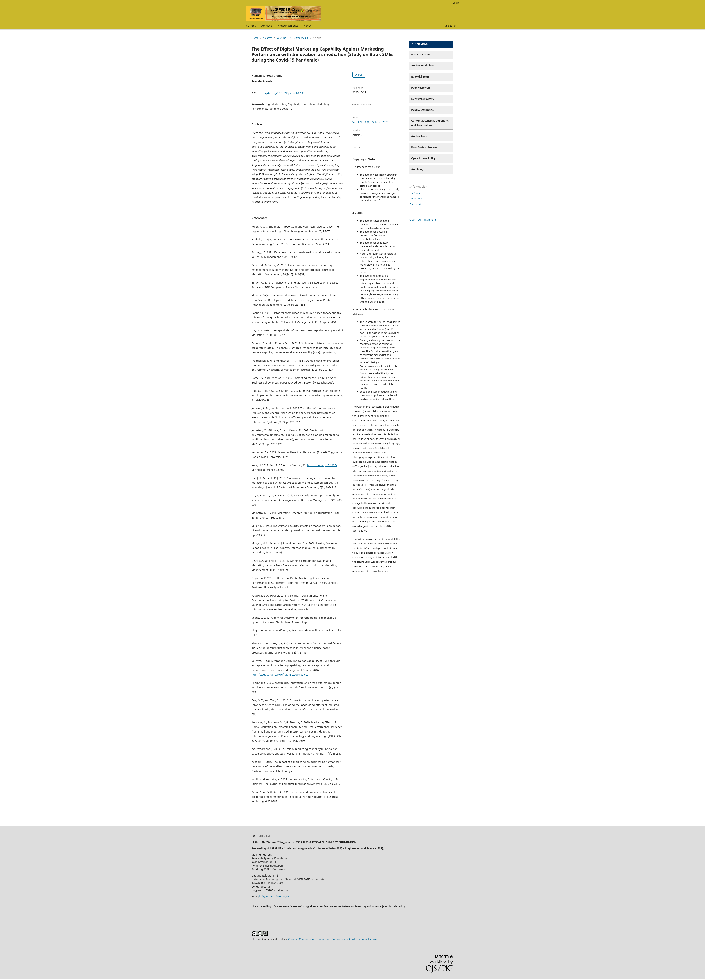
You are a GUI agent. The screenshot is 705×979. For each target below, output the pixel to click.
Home (255, 37)
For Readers (415, 193)
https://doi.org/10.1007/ (322, 465)
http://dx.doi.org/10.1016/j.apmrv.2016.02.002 (280, 674)
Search (451, 25)
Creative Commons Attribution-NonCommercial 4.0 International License (332, 939)
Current (251, 25)
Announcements (288, 25)
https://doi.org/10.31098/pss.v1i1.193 (281, 93)
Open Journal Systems (423, 219)
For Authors (415, 198)
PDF (360, 74)
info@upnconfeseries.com (275, 896)
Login (456, 2)
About (308, 25)
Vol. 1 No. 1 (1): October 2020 (292, 37)
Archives (266, 25)
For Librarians (416, 204)
